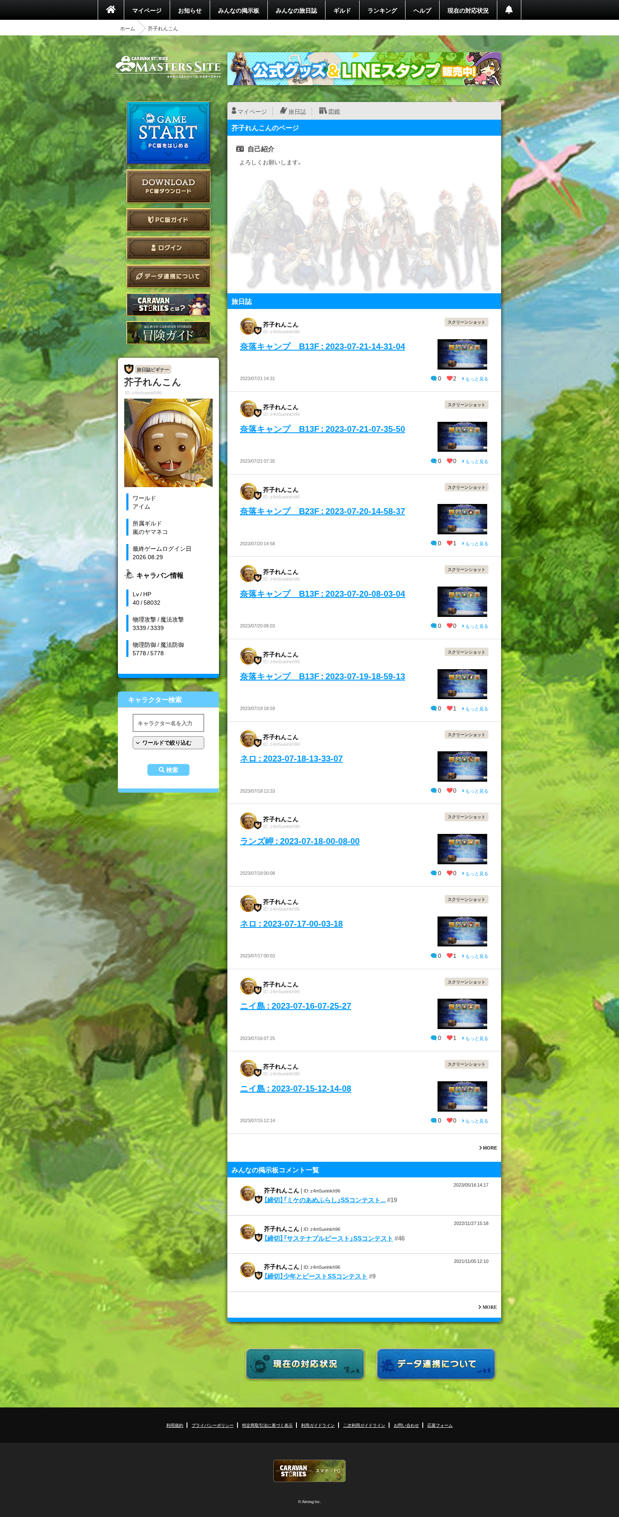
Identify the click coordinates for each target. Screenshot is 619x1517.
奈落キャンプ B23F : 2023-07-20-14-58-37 (322, 510)
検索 (172, 770)
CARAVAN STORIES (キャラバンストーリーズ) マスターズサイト (168, 67)
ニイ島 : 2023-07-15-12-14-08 (295, 1088)
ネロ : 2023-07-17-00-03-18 (291, 923)
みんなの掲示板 (238, 10)
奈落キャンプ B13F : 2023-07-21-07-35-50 (322, 428)
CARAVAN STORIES (309, 1471)
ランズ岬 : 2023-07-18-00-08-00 (300, 840)
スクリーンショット (467, 322)
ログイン (168, 248)
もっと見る (476, 378)
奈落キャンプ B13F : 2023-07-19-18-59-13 (322, 676)
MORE (489, 1147)
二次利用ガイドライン (364, 1425)
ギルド (342, 10)
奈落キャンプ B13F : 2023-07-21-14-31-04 (322, 346)
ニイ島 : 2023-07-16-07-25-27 (295, 1005)
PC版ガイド (168, 219)
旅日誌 (297, 111)
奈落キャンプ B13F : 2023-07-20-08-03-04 (322, 593)
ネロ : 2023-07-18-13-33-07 (291, 758)
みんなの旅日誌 (296, 10)
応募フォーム (440, 1425)
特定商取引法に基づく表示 (267, 1425)
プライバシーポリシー (213, 1425)
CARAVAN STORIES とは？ (168, 304)
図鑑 (334, 111)
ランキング (382, 10)
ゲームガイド (168, 332)
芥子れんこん (281, 324)
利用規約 (174, 1425)
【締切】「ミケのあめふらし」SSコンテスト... (325, 1199)
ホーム (127, 28)
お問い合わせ (406, 1425)
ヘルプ (422, 10)
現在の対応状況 (468, 10)
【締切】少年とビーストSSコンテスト (316, 1276)
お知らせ (190, 10)
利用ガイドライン (318, 1425)
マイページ (147, 10)
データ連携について (168, 276)
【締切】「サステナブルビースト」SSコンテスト (328, 1238)
